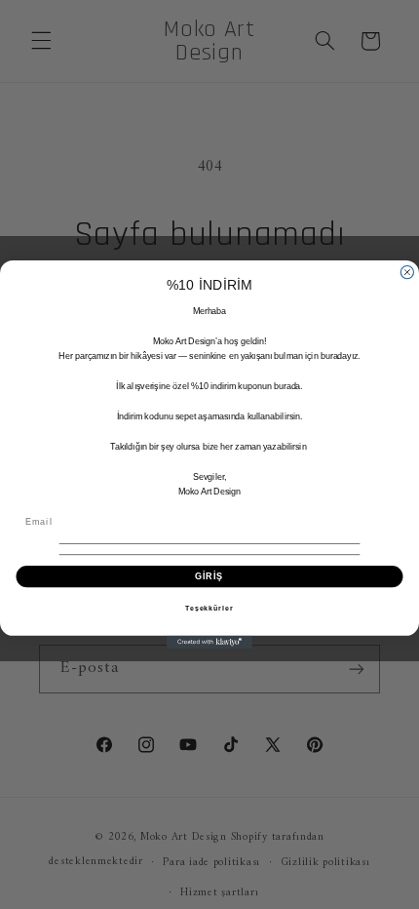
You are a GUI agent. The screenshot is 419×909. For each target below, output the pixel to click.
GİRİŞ (209, 576)
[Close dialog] (406, 271)
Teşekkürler (209, 609)
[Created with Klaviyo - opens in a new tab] (209, 642)
